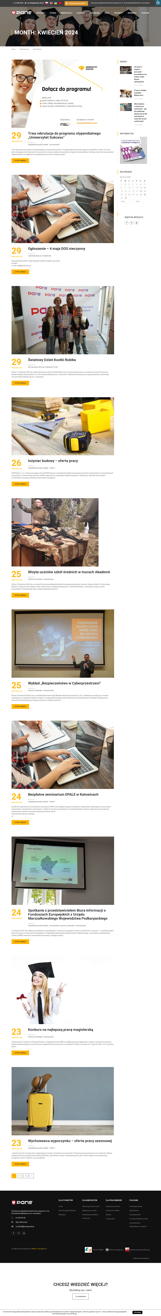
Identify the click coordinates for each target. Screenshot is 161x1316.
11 (133, 188)
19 (137, 191)
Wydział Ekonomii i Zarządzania (41, 579)
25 (133, 195)
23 (126, 195)
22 (122, 195)
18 (133, 191)
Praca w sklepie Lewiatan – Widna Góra (140, 92)
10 (129, 188)
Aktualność (33, 367)
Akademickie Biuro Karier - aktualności (44, 145)
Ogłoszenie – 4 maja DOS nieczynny (56, 249)
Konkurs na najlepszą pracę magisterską (60, 1030)
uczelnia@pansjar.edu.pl (35, 3)
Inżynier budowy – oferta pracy (53, 461)
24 (129, 195)
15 (122, 191)
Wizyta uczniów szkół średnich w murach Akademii (69, 572)
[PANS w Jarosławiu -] (22, 14)
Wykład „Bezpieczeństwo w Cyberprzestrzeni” (64, 683)
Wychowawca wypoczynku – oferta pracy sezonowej (70, 1141)
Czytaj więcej (20, 160)
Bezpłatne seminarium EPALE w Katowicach (63, 794)
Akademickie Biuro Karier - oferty (41, 468)
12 (137, 188)
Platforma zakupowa (116, 1250)
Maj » (138, 201)
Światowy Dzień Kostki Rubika (52, 360)
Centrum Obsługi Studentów (39, 256)
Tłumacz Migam (98, 1250)
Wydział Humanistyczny (48, 367)
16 (126, 191)
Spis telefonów (21, 1222)
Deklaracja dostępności (141, 1258)
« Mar (123, 201)
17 (129, 191)
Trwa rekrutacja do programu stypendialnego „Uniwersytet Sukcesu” (64, 135)
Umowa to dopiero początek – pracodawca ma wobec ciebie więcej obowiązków (140, 74)
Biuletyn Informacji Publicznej (139, 1250)
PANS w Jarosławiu (38, 1249)
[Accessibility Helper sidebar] (158, 3)
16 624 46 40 (19, 3)
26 (137, 195)
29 (122, 198)
